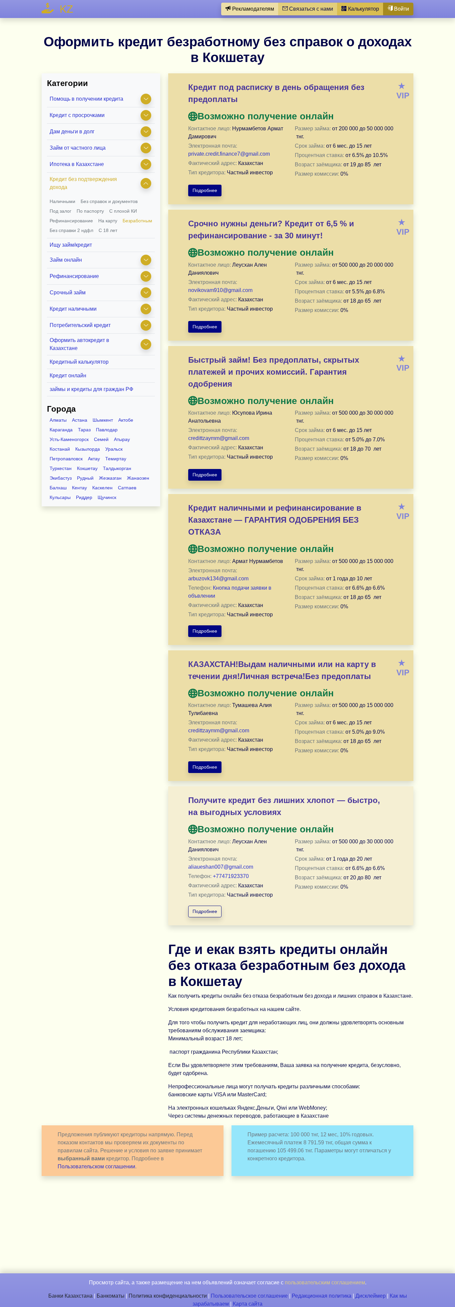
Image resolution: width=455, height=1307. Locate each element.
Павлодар (107, 429)
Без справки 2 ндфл (71, 230)
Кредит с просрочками (77, 115)
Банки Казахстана (70, 1296)
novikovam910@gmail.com (220, 290)
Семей (101, 439)
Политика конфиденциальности (168, 1296)
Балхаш (58, 487)
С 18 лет (108, 230)
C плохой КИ (123, 211)
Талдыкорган (117, 468)
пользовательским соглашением (325, 1282)
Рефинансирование (71, 220)
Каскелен (102, 487)
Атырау (122, 439)
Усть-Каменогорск (69, 439)
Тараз (84, 429)
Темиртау (115, 458)
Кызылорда (87, 449)
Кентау (79, 487)
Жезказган (110, 478)
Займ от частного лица (78, 148)
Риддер (84, 497)
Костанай (60, 449)
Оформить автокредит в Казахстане (79, 344)
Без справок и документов (109, 201)
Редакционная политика (321, 1296)
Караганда (61, 429)
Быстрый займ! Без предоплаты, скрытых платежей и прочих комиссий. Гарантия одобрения (273, 371)
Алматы (58, 420)
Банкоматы (111, 1296)
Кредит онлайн (68, 375)
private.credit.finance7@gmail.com (229, 154)
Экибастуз (61, 478)
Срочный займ (68, 292)
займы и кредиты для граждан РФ (91, 389)
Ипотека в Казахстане (77, 164)
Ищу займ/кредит (71, 245)
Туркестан (61, 468)
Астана (79, 420)
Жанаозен (138, 478)
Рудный (85, 478)
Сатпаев (127, 487)
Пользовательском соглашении (96, 1166)
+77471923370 (231, 876)
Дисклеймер (370, 1296)
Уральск (114, 449)
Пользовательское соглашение (249, 1296)
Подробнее (205, 190)
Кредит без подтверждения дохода (83, 183)
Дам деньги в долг (72, 131)
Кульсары (60, 497)
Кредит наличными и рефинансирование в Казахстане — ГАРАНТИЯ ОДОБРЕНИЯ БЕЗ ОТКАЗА (274, 519)
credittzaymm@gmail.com (218, 438)
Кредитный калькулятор (79, 362)
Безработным (137, 220)
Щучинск (107, 497)
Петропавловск (66, 458)
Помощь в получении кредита (86, 99)
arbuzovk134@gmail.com (218, 578)
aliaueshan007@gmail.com (220, 867)
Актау (94, 458)
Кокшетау (87, 468)
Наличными (62, 201)
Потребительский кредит (80, 325)
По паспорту (90, 211)
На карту (107, 220)
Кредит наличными (73, 309)
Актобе (125, 420)
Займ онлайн (66, 260)
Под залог (60, 211)
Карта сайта (247, 1304)
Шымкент (103, 420)
